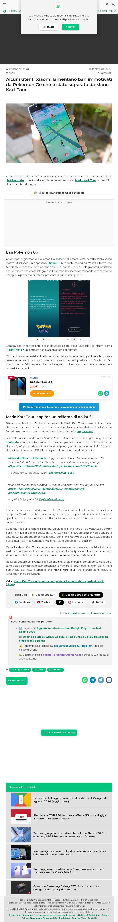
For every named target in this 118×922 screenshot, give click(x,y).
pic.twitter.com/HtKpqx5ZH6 (27, 492)
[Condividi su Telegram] (106, 393)
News (12, 73)
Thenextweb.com (101, 613)
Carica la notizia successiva (59, 733)
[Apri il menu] (5, 4)
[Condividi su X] (101, 680)
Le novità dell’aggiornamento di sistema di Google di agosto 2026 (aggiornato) (69, 799)
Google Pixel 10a (41, 381)
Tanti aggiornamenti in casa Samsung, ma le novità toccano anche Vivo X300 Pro (68, 870)
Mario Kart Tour (85, 180)
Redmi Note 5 (15, 349)
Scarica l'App (79, 918)
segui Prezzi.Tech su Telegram (73, 645)
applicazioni (85, 431)
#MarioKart (50, 466)
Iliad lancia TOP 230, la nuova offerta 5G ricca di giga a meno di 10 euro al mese (69, 817)
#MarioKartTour (18, 458)
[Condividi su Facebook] (109, 680)
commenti (106, 73)
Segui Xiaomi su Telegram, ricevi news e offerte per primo (61, 407)
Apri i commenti (16, 681)
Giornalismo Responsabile (43, 918)
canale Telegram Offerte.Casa (62, 654)
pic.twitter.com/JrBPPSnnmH (78, 466)
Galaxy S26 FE (17, 10)
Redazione (15, 915)
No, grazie (48, 27)
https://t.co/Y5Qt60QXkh (24, 466)
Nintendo (13, 442)
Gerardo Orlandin (19, 69)
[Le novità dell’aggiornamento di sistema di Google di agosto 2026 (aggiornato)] (21, 799)
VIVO (112, 10)
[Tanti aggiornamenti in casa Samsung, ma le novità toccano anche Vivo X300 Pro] (21, 870)
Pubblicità (64, 918)
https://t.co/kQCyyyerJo (24, 488)
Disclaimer (28, 915)
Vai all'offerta (40, 393)
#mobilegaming (74, 488)
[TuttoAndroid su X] (60, 602)
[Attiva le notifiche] (107, 4)
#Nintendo (39, 458)
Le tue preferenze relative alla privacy (55, 915)
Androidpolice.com (78, 613)
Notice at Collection (89, 915)
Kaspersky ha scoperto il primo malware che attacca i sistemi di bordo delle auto (69, 853)
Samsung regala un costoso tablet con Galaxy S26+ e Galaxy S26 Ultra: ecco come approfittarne (69, 834)
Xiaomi (102, 10)
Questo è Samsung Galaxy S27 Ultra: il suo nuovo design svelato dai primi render (67, 888)
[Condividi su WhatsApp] (100, 393)
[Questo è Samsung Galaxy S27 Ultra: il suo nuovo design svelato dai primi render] (21, 887)
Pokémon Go (15, 180)
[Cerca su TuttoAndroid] (113, 4)
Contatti (92, 918)
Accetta (70, 27)
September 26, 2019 (61, 472)
